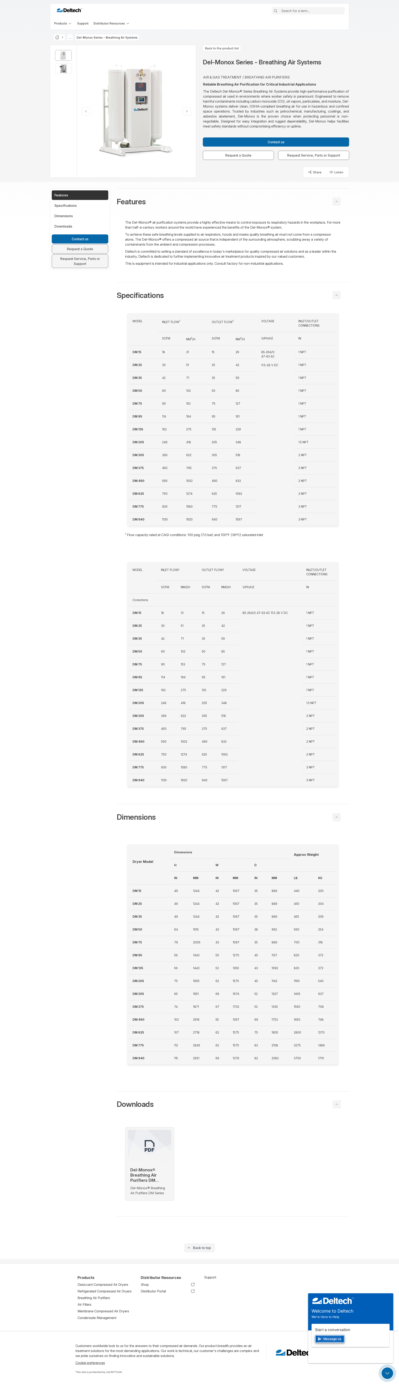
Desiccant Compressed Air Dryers (103, 1284)
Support (210, 1277)
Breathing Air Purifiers (94, 1298)
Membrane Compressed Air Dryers (103, 1311)
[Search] (275, 11)
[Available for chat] (387, 1373)
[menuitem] (63, 23)
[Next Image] (187, 111)
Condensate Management (97, 1318)
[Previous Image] (86, 111)
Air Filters (84, 1304)
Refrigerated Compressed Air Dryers (105, 1291)
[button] (233, 201)
